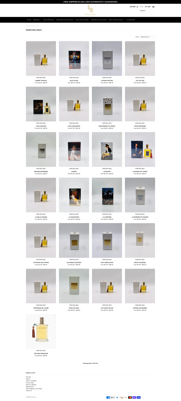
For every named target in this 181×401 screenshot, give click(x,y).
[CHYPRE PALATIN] (107, 58)
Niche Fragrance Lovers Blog (34, 388)
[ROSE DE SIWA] (74, 286)
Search (28, 379)
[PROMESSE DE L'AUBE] (41, 286)
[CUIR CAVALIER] (41, 104)
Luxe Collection (82, 20)
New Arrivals (48, 20)
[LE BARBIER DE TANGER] (140, 195)
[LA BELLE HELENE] (41, 195)
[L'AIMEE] (74, 149)
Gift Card (28, 377)
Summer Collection (99, 20)
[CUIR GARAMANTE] (74, 104)
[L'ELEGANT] (107, 149)
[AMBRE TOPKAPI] (41, 58)
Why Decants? (30, 386)
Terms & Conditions (31, 381)
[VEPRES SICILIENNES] (140, 286)
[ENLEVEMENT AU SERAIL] (107, 104)
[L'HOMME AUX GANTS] (140, 149)
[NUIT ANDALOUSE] (107, 240)
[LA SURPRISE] (107, 195)
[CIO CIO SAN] (140, 58)
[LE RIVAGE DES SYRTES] (41, 240)
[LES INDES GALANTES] (74, 240)
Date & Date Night (116, 20)
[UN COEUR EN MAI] (107, 286)
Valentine (131, 20)
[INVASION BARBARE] (41, 149)
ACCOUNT (133, 6)
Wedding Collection (64, 20)
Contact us (29, 390)
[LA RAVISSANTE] (74, 195)
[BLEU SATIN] (74, 58)
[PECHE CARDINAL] (140, 240)
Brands (36, 20)
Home (29, 20)
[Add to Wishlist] (54, 42)
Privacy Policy (30, 382)
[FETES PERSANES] (140, 104)
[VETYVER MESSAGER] (41, 331)
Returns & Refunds (31, 384)
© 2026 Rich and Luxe (31, 397)
